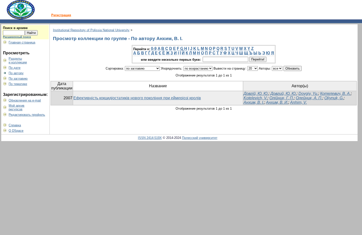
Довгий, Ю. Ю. (283, 93)
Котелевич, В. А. (335, 93)
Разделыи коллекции (18, 60)
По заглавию (18, 78)
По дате (14, 68)
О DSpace (16, 130)
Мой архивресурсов (16, 107)
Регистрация (61, 15)
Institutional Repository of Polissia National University (91, 30)
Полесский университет (199, 138)
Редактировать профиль (27, 115)
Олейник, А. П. (309, 98)
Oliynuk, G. (334, 98)
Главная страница (22, 42)
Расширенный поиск (17, 36)
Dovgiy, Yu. (308, 93)
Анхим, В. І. (254, 102)
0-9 (154, 48)
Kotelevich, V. (255, 98)
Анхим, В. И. (277, 102)
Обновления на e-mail (25, 100)
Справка (15, 125)
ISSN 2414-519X (150, 138)
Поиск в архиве (15, 28)
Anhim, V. (298, 102)
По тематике (18, 84)
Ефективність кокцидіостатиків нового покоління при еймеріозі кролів (137, 98)
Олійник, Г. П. (281, 98)
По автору (16, 73)
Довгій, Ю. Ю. (256, 93)
